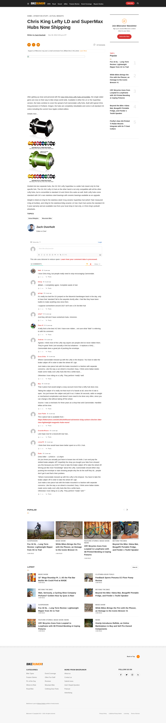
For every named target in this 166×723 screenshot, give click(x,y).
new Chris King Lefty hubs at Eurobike (75, 97)
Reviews (48, 681)
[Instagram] (132, 674)
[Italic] (41, 255)
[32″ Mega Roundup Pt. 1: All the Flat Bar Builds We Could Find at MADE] (31, 577)
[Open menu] (28, 4)
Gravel (60, 4)
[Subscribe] (138, 674)
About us (67, 673)
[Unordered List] (52, 255)
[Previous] (124, 509)
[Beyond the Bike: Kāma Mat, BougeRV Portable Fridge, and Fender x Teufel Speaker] (126, 530)
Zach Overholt (40, 35)
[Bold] (39, 255)
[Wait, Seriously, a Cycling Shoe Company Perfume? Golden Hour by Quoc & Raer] (31, 592)
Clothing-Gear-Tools (104, 574)
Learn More (83, 51)
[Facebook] (120, 674)
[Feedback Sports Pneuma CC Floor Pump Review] (88, 577)
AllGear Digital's (41, 703)
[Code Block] (57, 255)
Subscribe (130, 3)
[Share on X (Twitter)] (33, 44)
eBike (66, 4)
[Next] (127, 509)
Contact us (68, 677)
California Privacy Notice (115, 713)
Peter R (40, 325)
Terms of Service (135, 713)
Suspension (32, 541)
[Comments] (95, 44)
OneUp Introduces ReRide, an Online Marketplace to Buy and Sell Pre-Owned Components (113, 626)
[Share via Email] (38, 44)
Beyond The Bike (120, 541)
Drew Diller (42, 356)
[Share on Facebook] (29, 44)
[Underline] (44, 255)
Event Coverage (86, 4)
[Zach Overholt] (31, 228)
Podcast (67, 689)
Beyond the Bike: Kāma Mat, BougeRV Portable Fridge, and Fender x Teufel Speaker (126, 547)
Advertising (68, 693)
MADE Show (61, 541)
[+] (66, 254)
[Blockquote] (55, 255)
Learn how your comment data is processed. (79, 259)
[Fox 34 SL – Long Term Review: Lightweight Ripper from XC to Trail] (40, 530)
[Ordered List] (49, 255)
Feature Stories (74, 4)
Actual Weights (33, 218)
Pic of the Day (31, 681)
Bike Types (30, 673)
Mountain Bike (47, 218)
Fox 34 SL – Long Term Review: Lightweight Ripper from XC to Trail (119, 64)
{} (63, 254)
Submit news (68, 681)
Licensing (126, 713)
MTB (48, 4)
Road (54, 4)
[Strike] (47, 255)
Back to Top (131, 656)
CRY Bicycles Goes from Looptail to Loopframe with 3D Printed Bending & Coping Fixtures (59, 626)
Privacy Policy (103, 713)
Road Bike (30, 689)
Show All (134, 567)
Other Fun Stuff (50, 677)
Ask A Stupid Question (72, 685)
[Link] (60, 255)
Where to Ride (31, 685)
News (86, 543)
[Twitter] (126, 674)
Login (100, 242)
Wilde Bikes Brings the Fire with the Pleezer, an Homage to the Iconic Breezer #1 (69, 547)
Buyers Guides (98, 4)
